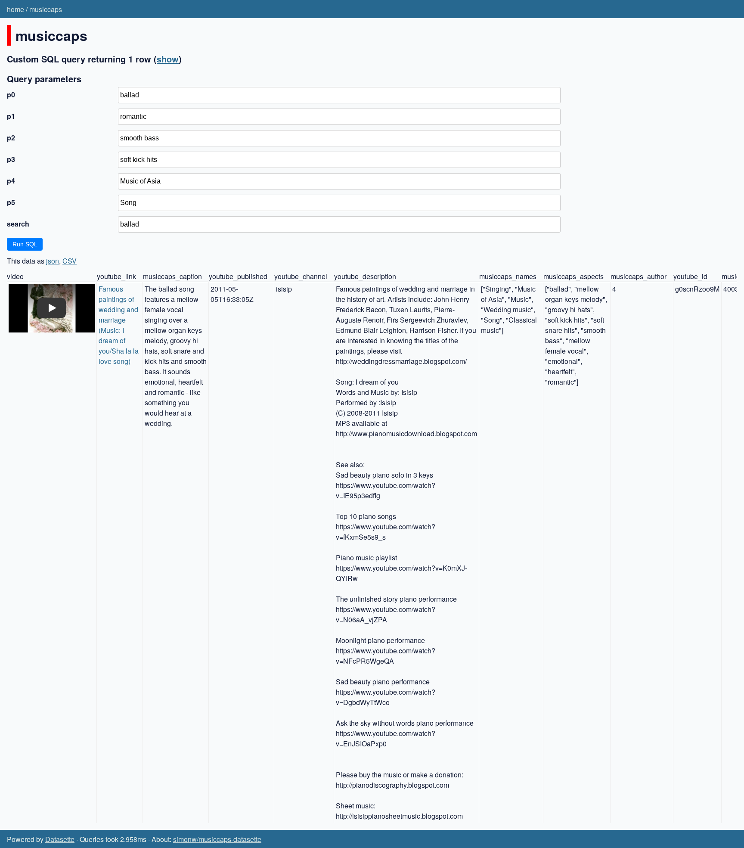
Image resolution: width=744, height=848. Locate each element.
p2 (11, 138)
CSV (69, 261)
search (18, 224)
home (15, 9)
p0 (11, 94)
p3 (11, 159)
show (168, 59)
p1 (11, 116)
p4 (11, 181)
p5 (11, 202)
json (52, 261)
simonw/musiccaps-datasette (217, 839)
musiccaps (45, 9)
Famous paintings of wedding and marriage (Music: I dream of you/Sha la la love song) (119, 325)
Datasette (59, 839)
